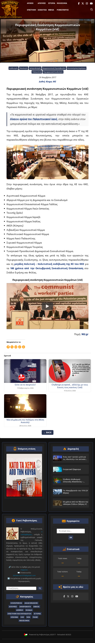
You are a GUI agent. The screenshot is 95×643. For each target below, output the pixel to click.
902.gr (85, 334)
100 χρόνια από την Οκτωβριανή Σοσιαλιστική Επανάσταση (47, 268)
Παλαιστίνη (36, 72)
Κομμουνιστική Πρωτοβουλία (54, 68)
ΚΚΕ (54, 81)
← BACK (47, 432)
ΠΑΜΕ (35, 617)
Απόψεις (42, 3)
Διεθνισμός (13, 68)
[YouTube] (91, 3)
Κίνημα (49, 81)
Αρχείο (30, 3)
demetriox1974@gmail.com (24, 575)
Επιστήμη (31, 10)
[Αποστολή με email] (15, 347)
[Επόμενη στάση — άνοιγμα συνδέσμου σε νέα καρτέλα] (24, 475)
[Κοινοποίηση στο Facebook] (8, 347)
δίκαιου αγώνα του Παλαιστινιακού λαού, (34, 119)
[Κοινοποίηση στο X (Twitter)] (12, 347)
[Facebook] (79, 3)
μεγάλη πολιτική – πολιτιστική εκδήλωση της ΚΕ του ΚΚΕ (49, 264)
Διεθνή (42, 81)
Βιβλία (51, 10)
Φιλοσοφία (62, 3)
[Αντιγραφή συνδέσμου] (19, 347)
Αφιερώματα (25, 606)
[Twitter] (83, 3)
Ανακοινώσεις (31, 603)
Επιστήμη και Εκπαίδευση (19, 613)
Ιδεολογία (23, 68)
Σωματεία (42, 10)
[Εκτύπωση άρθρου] (23, 347)
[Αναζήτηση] (91, 9)
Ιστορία (51, 3)
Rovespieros (16, 603)
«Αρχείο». (24, 570)
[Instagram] (87, 3)
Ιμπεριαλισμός (35, 68)
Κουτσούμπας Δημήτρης (76, 68)
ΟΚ (71, 537)
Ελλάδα (29, 610)
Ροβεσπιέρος (63, 10)
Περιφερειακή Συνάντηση (53, 72)
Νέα (28, 617)
